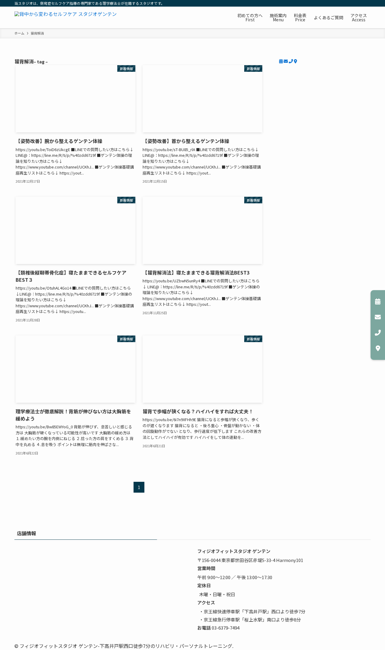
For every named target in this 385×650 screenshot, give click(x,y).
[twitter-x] (327, 3)
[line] (343, 3)
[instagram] (335, 3)
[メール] (286, 61)
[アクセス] (295, 61)
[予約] (281, 61)
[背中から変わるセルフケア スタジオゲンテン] (65, 17)
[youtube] (351, 3)
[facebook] (320, 3)
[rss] (359, 3)
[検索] (367, 3)
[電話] (291, 61)
